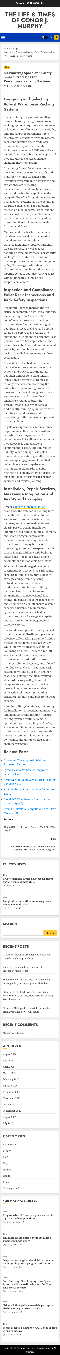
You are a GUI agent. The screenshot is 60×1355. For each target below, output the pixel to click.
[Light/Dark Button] (45, 37)
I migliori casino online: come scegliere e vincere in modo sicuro (27, 903)
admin (9, 86)
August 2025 (9, 1117)
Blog (7, 67)
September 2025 (12, 1110)
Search (10, 923)
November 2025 (12, 1098)
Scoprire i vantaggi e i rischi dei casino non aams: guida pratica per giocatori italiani (28, 1262)
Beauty (7, 1150)
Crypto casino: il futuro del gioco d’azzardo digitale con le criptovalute (28, 880)
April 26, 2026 (11, 1312)
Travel (6, 1182)
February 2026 (11, 1079)
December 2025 (11, 1092)
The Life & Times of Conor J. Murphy (30, 20)
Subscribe (56, 37)
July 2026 (8, 1060)
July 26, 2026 (11, 1291)
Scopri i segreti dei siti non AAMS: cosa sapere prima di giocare (30, 1329)
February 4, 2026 (24, 86)
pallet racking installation (29, 506)
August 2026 (9, 1054)
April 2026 (8, 1066)
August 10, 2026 (12, 886)
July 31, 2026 (11, 908)
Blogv (6, 1163)
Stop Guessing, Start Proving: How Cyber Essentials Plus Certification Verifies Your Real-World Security (29, 995)
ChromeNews (43, 1348)
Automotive (9, 1144)
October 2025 (10, 1104)
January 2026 (10, 1085)
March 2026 (9, 1073)
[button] (3, 37)
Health (6, 1175)
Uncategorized (11, 1188)
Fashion (7, 1169)
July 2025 (8, 1123)
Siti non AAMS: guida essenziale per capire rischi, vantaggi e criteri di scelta (28, 1307)
